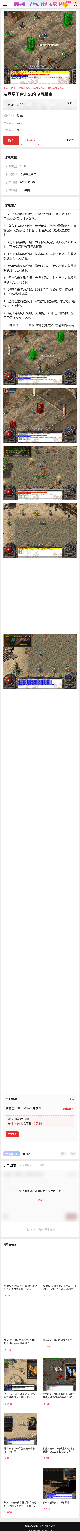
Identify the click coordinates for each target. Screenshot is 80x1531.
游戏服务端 (24, 87)
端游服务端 (39, 87)
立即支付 (38, 1144)
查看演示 (67, 1130)
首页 (5, 87)
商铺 (13, 87)
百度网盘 (12, 1155)
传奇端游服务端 (56, 87)
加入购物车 (30, 140)
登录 (40, 1220)
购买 (11, 140)
